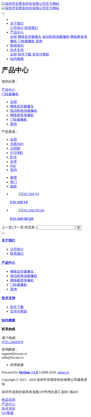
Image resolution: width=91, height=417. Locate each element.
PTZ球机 (16, 152)
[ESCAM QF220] (31, 210)
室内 (13, 170)
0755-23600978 (12, 342)
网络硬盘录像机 (22, 115)
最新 (13, 186)
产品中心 (8, 89)
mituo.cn (63, 372)
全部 (13, 36)
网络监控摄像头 (22, 106)
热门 (13, 182)
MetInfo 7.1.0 (28, 372)
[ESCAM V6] (29, 194)
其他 (13, 124)
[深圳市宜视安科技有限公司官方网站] (45, 6)
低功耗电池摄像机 (23, 110)
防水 (13, 157)
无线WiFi (16, 144)
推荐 (13, 177)
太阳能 (15, 148)
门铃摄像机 (10, 94)
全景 (13, 161)
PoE (13, 166)
